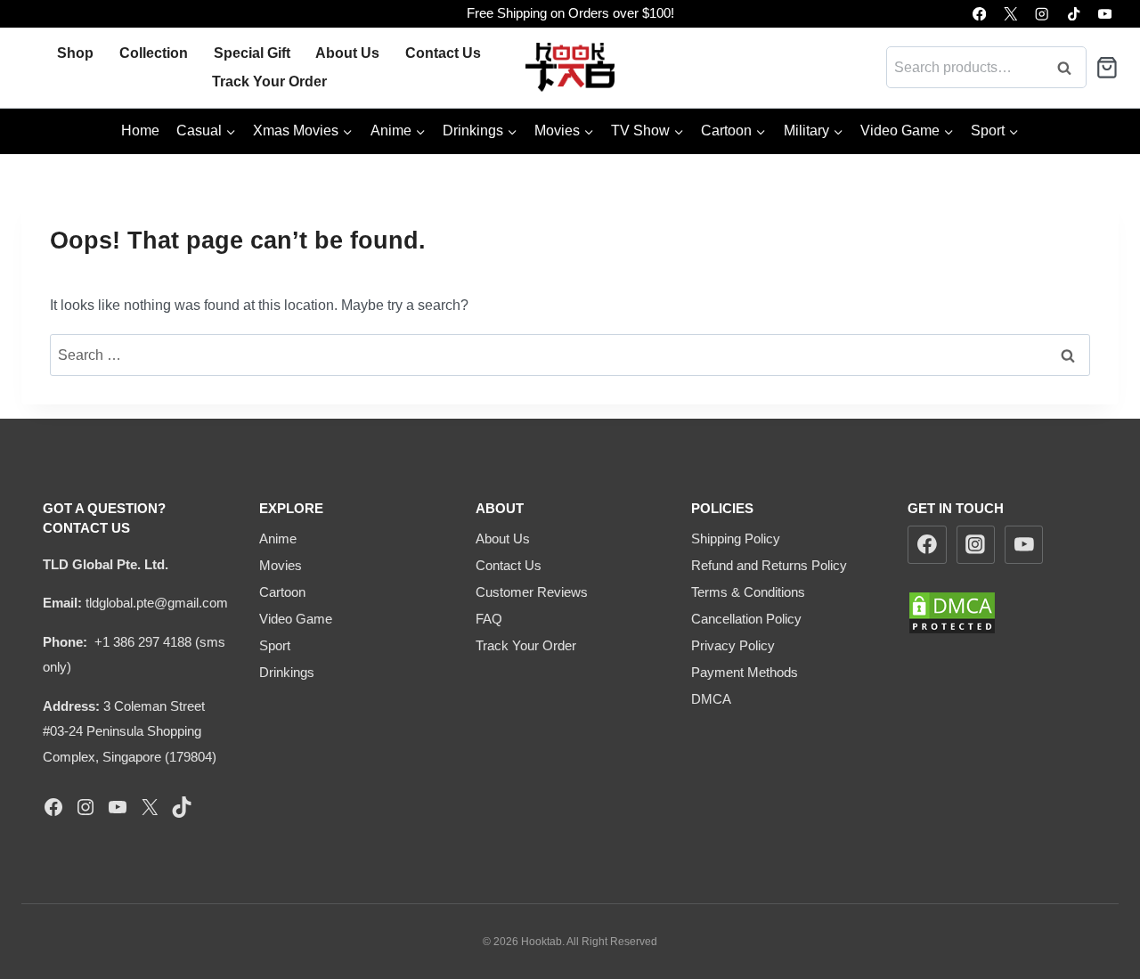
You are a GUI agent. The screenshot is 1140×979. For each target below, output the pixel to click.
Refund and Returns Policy (769, 565)
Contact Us (443, 53)
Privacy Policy (733, 645)
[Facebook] (979, 14)
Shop (75, 53)
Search (1070, 67)
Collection (153, 53)
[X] (1010, 14)
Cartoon (282, 592)
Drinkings (286, 672)
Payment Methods (744, 672)
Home (140, 130)
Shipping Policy (735, 538)
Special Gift (252, 53)
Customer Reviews (532, 592)
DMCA (711, 698)
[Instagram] (1042, 14)
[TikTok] (1073, 14)
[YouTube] (1105, 14)
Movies (280, 565)
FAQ (489, 618)
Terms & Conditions (748, 592)
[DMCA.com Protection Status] (1002, 613)
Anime (278, 538)
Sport (274, 645)
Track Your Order (269, 81)
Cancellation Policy (746, 618)
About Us (347, 53)
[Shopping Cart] (1107, 67)
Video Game (295, 618)
